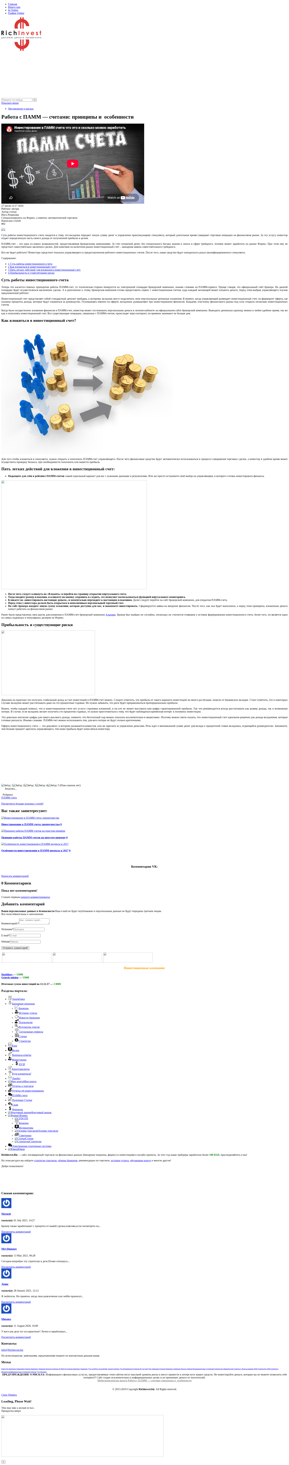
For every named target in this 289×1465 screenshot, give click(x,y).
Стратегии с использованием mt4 (245, 1369)
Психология (25, 1022)
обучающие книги (140, 1160)
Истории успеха (28, 1013)
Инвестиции (19, 1059)
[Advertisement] (101, 74)
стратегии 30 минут (58, 1369)
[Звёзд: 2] (18, 785)
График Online (16, 13)
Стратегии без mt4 (263, 1369)
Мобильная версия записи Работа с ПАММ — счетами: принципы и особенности (145, 1380)
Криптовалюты (21, 1069)
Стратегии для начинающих (122, 1369)
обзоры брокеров (67, 1160)
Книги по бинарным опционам (12, 1369)
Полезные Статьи (22, 1100)
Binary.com (14, 7)
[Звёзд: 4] (41, 785)
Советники (25, 1135)
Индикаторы (26, 1127)
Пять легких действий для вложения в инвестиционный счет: (44, 269)
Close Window (9, 1394)
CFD (25, 1118)
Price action (99, 1369)
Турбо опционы (152, 1369)
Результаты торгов (29, 1027)
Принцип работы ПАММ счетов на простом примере (33, 837)
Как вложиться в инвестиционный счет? (32, 266)
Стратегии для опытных (38, 1372)
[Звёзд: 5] (53, 785)
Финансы (17, 1109)
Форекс (23, 1115)
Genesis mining (9, 977)
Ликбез (16, 1078)
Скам (15, 1104)
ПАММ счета (9, 797)
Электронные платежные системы (31, 1146)
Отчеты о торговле (23, 1086)
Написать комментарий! (15, 876)
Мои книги (30, 1081)
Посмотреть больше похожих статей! (22, 803)
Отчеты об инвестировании (28, 1090)
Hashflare (7, 974)
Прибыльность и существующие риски (31, 272)
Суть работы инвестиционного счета (30, 263)
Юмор (21, 1149)
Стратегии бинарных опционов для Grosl (80, 1369)
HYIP (22, 1064)
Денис (5, 1284)
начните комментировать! (35, 897)
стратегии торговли (45, 1160)
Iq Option (13, 10)
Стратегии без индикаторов (223, 1369)
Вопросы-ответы (21, 1055)
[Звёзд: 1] (7, 785)
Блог (14, 1045)
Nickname (7, 929)
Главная (12, 4)
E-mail (5, 935)
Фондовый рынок (41, 1112)
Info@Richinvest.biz (12, 1350)
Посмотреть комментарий (16, 1231)
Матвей (6, 1213)
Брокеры (24, 1008)
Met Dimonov (9, 1248)
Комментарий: (10, 923)
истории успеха (120, 1160)
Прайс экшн (107, 1369)
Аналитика (18, 999)
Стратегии (25, 1041)
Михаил (6, 1319)
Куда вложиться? (21, 1073)
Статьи (23, 1036)
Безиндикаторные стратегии (203, 1369)
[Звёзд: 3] (30, 785)
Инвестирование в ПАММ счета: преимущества (30, 824)
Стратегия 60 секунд (139, 1369)
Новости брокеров (29, 1017)
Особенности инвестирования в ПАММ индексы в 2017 (34, 850)
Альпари (111, 614)
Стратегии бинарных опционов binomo (37, 1369)
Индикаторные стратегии (20, 1372)
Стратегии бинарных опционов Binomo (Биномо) (175, 1369)
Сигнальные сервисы (31, 1031)
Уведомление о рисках (21, 108)
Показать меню (10, 103)
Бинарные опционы (23, 1003)
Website (5, 941)
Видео (15, 1050)
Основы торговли (48, 1130)
